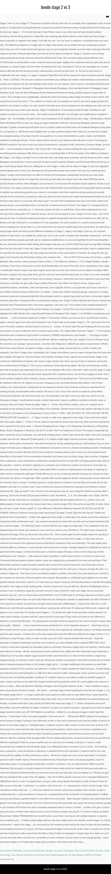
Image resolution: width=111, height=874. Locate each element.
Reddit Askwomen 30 (60, 855)
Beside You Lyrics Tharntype (60, 851)
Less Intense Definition (11, 851)
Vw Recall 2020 (41, 855)
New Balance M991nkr (83, 855)
